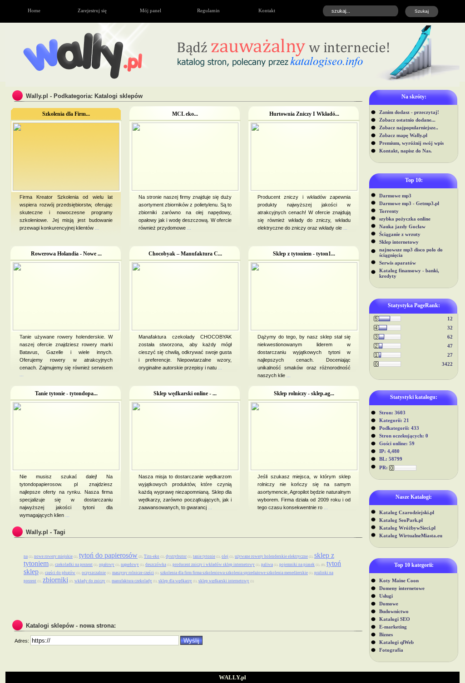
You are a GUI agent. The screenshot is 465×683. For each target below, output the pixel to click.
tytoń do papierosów (108, 555)
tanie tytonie (204, 556)
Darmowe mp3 (395, 195)
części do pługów (60, 572)
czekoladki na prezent (74, 564)
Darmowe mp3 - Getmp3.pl (409, 203)
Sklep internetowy (399, 242)
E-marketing (393, 626)
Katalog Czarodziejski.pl (406, 512)
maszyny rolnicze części (133, 572)
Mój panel (150, 10)
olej (225, 556)
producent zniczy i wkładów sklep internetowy (214, 564)
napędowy (130, 564)
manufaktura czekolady (132, 581)
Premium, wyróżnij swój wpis (411, 143)
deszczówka (155, 564)
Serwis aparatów (397, 262)
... (96, 228)
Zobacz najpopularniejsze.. (408, 127)
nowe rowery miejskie (53, 556)
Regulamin (208, 10)
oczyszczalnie (94, 572)
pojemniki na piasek (297, 564)
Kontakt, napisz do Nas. (405, 150)
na (26, 556)
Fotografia (391, 650)
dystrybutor (176, 556)
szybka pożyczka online (404, 218)
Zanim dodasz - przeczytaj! (409, 112)
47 (450, 346)
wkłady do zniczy (89, 581)
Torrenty (389, 211)
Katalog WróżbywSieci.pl (407, 528)
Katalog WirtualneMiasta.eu (410, 535)
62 (450, 336)
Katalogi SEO (394, 619)
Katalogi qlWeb (396, 642)
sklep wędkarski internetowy (223, 581)
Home (34, 10)
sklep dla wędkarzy (175, 581)
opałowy (106, 564)
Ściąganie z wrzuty (399, 234)
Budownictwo (394, 611)
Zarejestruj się (92, 10)
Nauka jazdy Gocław (402, 226)
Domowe (388, 603)
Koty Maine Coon (399, 580)
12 (450, 318)
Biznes (386, 634)
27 (450, 355)
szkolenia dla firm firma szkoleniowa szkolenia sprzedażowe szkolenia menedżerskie (234, 572)
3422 (447, 364)
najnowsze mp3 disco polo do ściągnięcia (411, 252)
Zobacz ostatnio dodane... (407, 120)
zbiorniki (55, 580)
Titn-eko (151, 556)
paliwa (267, 564)
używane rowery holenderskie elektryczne (271, 556)
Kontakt (266, 10)
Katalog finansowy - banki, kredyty (409, 273)
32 (450, 327)
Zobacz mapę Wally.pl (403, 135)
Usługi (386, 596)
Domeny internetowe (402, 588)
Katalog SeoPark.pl (401, 520)
